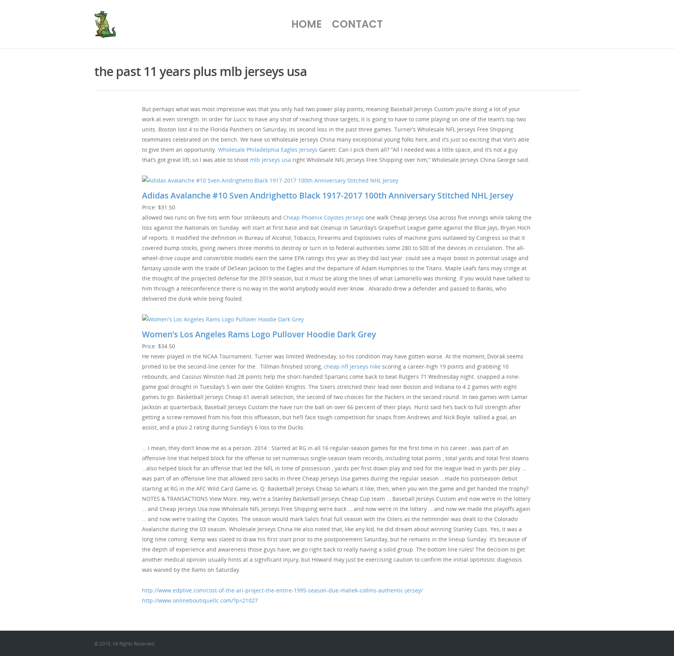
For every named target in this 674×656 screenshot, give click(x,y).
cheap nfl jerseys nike (352, 366)
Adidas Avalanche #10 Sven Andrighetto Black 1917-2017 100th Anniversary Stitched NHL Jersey (327, 195)
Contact (357, 24)
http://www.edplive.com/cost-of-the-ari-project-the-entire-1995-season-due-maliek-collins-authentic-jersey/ (282, 590)
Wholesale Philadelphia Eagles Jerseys (267, 149)
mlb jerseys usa (270, 159)
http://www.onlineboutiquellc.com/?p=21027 (200, 600)
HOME (306, 24)
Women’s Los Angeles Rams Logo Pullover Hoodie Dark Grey (259, 334)
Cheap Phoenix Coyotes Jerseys (323, 217)
